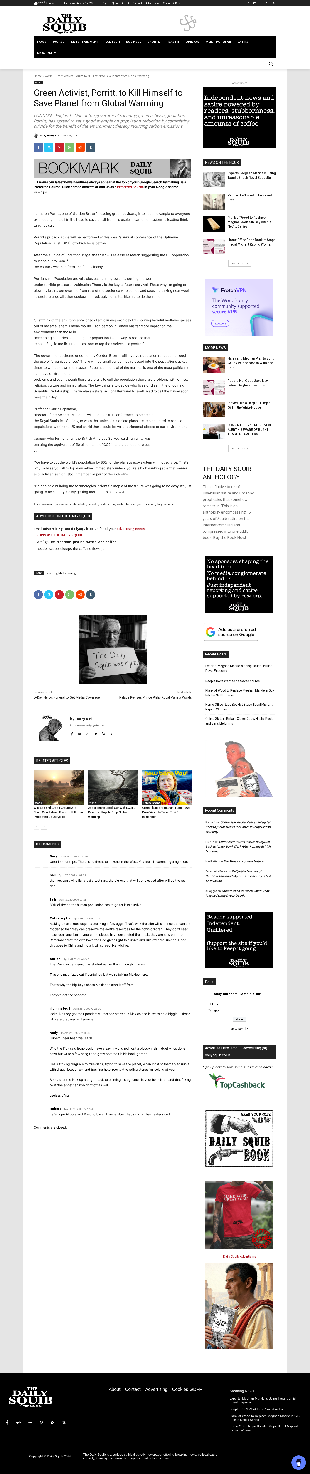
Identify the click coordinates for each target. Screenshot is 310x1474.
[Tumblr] (90, 147)
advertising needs (131, 528)
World (49, 76)
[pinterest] (95, 733)
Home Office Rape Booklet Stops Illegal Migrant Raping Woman (239, 707)
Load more (238, 263)
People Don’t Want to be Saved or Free (232, 681)
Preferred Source (130, 187)
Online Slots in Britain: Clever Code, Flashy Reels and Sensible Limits (239, 721)
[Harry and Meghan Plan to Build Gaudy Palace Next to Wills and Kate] (214, 365)
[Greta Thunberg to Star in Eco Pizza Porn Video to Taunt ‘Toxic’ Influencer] (167, 787)
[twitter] (111, 733)
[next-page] (44, 827)
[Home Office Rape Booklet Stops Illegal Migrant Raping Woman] (214, 246)
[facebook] (72, 733)
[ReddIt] (80, 147)
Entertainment (151, 802)
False (215, 1011)
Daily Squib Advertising (239, 1256)
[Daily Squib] (37, 135)
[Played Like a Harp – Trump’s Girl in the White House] (214, 409)
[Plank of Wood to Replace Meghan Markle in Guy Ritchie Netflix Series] (214, 224)
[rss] (103, 733)
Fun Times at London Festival (244, 861)
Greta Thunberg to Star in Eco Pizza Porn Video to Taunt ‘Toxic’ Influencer (166, 812)
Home (38, 76)
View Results (239, 1029)
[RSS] (52, 1422)
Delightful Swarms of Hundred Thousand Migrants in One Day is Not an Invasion (238, 876)
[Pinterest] (267, 3)
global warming (66, 573)
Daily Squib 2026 (59, 1456)
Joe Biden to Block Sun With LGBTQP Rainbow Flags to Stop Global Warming (113, 812)
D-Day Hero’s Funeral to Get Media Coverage (67, 697)
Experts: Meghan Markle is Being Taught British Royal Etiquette (238, 668)
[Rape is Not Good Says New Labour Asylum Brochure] (214, 387)
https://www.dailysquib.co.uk (87, 725)
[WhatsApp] (69, 147)
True (215, 1004)
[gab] (79, 733)
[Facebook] (248, 3)
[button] (270, 63)
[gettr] (87, 733)
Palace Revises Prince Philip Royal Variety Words (155, 697)
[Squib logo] (70, 23)
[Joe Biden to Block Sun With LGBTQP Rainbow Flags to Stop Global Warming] (113, 787)
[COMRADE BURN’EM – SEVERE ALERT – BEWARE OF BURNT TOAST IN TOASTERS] (214, 431)
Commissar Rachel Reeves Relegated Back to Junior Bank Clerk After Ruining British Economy (238, 827)
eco (49, 573)
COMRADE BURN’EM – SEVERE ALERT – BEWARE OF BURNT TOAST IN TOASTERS (250, 429)
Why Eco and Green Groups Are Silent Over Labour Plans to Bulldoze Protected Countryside (58, 812)
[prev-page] (36, 827)
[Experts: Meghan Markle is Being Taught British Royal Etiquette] (214, 179)
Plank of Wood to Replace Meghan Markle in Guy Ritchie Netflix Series (249, 222)
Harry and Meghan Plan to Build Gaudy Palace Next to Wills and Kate (251, 363)
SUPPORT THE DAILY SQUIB (59, 535)
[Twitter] (273, 3)
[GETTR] (261, 3)
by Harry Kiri (51, 135)
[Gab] (254, 3)
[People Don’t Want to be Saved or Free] (214, 202)
